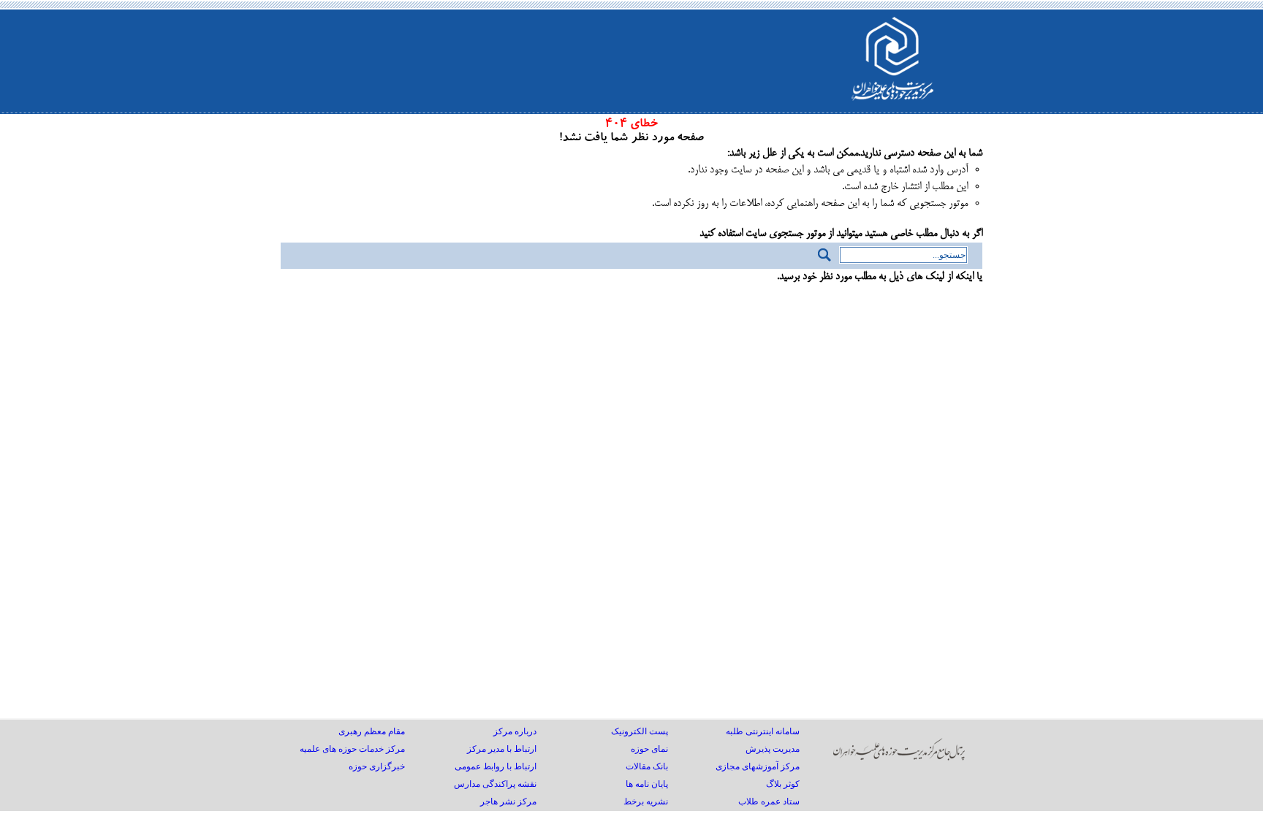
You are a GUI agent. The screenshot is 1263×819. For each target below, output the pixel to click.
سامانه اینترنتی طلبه (763, 731)
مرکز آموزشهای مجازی (758, 766)
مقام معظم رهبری (371, 731)
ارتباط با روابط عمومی (495, 766)
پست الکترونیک (639, 731)
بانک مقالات (647, 766)
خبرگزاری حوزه (377, 766)
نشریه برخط (645, 801)
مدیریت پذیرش (773, 749)
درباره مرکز (514, 731)
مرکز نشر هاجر (508, 801)
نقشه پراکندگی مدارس (495, 784)
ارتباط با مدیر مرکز (501, 749)
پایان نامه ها (647, 784)
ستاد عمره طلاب (769, 801)
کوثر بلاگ (783, 784)
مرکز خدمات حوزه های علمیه (352, 749)
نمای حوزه (649, 749)
